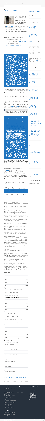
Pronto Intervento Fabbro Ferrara (33, 34)
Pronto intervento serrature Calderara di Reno (34, 152)
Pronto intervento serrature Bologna (33, 150)
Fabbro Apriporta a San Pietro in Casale (34, 113)
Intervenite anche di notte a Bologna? (9, 347)
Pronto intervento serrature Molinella (33, 163)
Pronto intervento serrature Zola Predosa (34, 174)
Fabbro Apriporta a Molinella (32, 107)
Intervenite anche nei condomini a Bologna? (10, 361)
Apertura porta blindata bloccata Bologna (34, 68)
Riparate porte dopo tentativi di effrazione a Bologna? (11, 354)
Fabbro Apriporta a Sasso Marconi (33, 114)
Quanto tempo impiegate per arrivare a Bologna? (11, 349)
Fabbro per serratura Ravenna (32, 395)
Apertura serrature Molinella (32, 83)
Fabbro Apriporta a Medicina (32, 106)
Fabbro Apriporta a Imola (32, 105)
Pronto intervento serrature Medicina (33, 162)
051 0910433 (24, 13)
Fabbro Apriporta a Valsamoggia (33, 115)
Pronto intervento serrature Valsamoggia (34, 173)
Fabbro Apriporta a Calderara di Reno (33, 97)
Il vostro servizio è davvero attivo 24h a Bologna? (11, 373)
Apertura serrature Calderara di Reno (33, 73)
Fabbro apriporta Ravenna (32, 29)
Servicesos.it (6, 10)
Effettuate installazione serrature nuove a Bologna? (11, 371)
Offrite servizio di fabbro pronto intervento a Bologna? (11, 342)
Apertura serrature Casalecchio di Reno (33, 74)
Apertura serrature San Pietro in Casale (33, 89)
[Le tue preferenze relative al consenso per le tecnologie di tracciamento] (43, 419)
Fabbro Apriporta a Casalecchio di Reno (34, 98)
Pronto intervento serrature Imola (33, 161)
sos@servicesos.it (20, 391)
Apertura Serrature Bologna (32, 26)
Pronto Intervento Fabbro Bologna (33, 33)
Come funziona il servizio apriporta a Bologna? (10, 344)
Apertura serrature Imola (32, 81)
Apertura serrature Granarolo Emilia (33, 80)
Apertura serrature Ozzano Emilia (33, 84)
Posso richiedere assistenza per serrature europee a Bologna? (12, 356)
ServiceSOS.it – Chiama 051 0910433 (14, 2)
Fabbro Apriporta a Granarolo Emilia (33, 104)
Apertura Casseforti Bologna (32, 25)
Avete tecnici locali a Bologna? (8, 366)
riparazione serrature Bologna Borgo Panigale (16, 381)
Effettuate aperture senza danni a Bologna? (10, 359)
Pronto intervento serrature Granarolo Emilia (34, 160)
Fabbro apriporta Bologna (32, 27)
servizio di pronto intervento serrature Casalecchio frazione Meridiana (14, 45)
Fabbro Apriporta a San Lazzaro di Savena (34, 112)
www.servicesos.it (34, 20)
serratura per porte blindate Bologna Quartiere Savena (7, 382)
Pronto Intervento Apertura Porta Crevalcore (34, 130)
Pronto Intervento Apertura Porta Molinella (34, 135)
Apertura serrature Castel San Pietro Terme (34, 76)
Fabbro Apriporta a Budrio (32, 96)
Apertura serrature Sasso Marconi (33, 90)
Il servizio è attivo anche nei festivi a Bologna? (10, 364)
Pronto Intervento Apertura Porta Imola (34, 133)
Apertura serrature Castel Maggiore (33, 75)
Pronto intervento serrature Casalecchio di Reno (35, 153)
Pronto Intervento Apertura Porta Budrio (34, 120)
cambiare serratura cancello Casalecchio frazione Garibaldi (21, 377)
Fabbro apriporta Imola (32, 28)
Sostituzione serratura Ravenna (33, 36)
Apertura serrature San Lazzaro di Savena (34, 88)
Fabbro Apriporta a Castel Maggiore (33, 99)
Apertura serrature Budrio (32, 72)
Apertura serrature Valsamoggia (33, 91)
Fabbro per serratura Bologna (13, 10)
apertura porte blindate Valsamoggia (9, 377)
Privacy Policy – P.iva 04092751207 (37, 419)
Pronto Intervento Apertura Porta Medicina (34, 134)
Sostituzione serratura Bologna (33, 35)
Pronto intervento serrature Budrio (33, 151)
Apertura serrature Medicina (32, 82)
